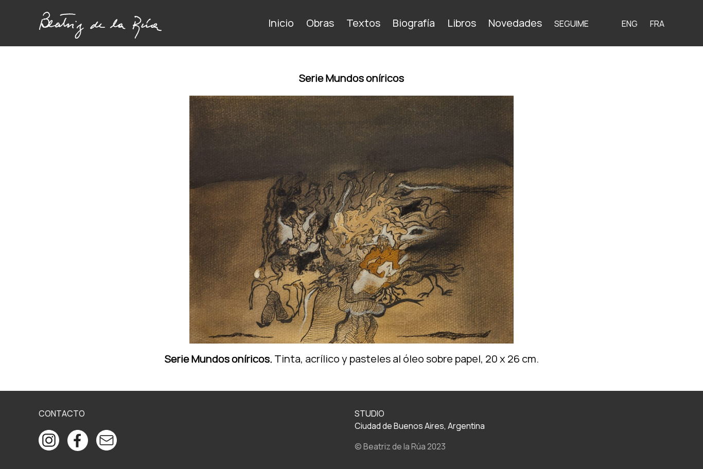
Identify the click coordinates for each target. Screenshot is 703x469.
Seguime (571, 23)
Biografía (414, 23)
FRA (657, 23)
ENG (630, 23)
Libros (461, 23)
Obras (320, 23)
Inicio (281, 23)
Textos (363, 23)
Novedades (515, 23)
